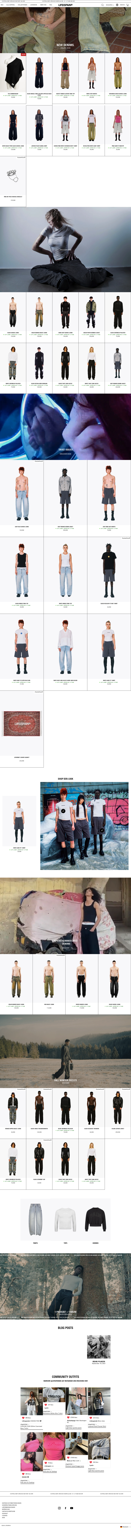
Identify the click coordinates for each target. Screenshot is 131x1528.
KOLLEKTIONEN (22, 5)
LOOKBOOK (33, 5)
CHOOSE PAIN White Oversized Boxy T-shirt (31, 1427)
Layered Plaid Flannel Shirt (97, 1426)
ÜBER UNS (43, 5)
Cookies (4, 1515)
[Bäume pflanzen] (99, 1346)
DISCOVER (65, 948)
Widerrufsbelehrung (9, 1505)
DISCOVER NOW (65, 454)
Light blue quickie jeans (73, 1428)
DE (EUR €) (109, 5)
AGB (3, 1517)
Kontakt (5, 1513)
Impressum (6, 1509)
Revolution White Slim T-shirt (53, 1413)
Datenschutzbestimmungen (11, 1503)
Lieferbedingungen (8, 1507)
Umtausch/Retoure (8, 1511)
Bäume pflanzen (99, 1362)
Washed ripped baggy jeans (75, 1466)
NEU (2, 5)
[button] (125, 1527)
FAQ (50, 5)
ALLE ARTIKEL (10, 5)
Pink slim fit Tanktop (27, 1482)
